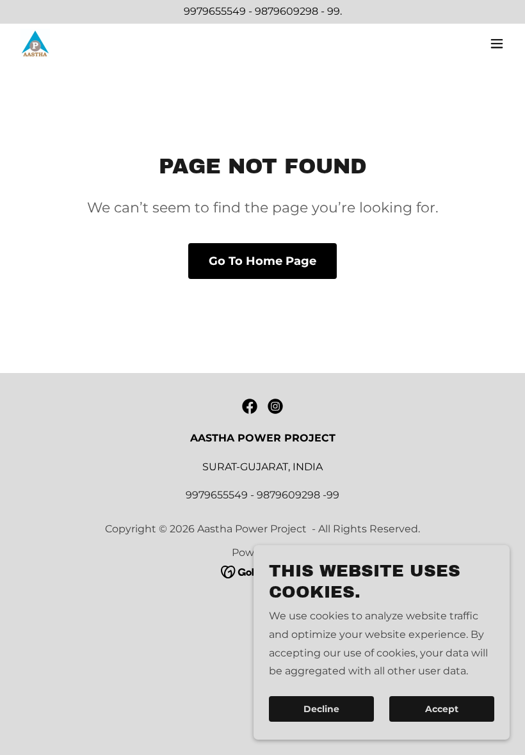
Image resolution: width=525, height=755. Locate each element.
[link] (35, 43)
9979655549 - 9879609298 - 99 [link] (262, 11)
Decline (321, 709)
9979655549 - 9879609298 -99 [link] (262, 495)
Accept (441, 709)
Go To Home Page (262, 261)
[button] (497, 43)
